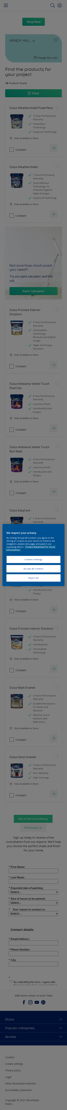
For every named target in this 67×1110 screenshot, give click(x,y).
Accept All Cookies (33, 568)
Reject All (33, 578)
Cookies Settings (33, 559)
